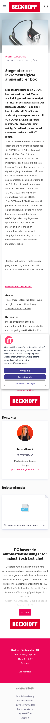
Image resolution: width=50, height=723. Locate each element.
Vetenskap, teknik (27, 299)
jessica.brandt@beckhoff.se (25, 469)
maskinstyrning (12, 330)
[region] (25, 361)
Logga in (25, 717)
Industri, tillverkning (25, 304)
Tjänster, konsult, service (18, 308)
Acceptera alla (25, 377)
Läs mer (25, 612)
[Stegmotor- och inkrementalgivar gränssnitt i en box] (25, 508)
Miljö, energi (11, 299)
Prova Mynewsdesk (25, 704)
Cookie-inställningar (25, 383)
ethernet (29, 321)
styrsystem (18, 321)
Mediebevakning (25, 696)
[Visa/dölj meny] (4, 6)
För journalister (25, 709)
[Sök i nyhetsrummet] (46, 7)
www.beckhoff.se (25, 390)
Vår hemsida (25, 671)
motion (9, 321)
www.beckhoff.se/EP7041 (18, 286)
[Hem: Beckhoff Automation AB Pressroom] (24, 7)
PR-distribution (25, 700)
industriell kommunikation (31, 325)
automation (11, 325)
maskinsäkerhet (29, 330)
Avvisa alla (25, 370)
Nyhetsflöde (25, 713)
